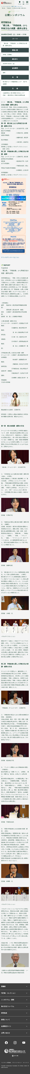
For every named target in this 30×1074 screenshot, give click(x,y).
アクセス (19, 4)
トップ (2, 6)
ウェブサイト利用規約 (6, 1062)
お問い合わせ (5, 1033)
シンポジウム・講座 (9, 6)
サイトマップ (26, 1062)
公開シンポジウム (18, 6)
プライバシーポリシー (17, 1062)
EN (17, 1055)
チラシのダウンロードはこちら (10, 257)
